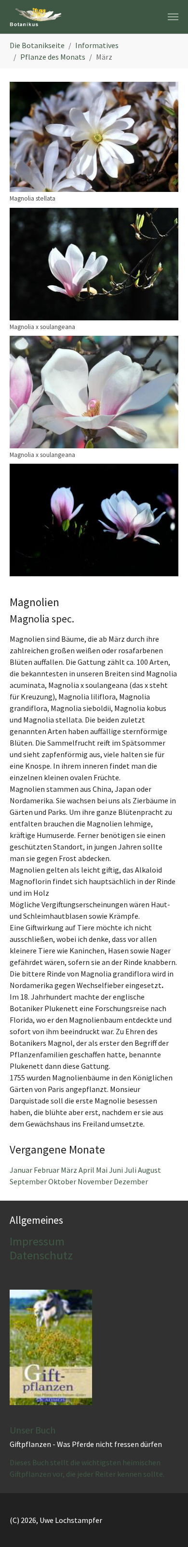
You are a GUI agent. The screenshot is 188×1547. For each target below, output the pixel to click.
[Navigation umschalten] (173, 17)
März (70, 1170)
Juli (131, 1170)
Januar (22, 1170)
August (149, 1170)
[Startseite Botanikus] (36, 17)
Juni (116, 1170)
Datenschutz (41, 1255)
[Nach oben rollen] (166, 1525)
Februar (47, 1170)
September (29, 1181)
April (87, 1170)
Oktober (63, 1181)
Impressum (37, 1241)
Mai (102, 1170)
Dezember (131, 1181)
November (96, 1181)
